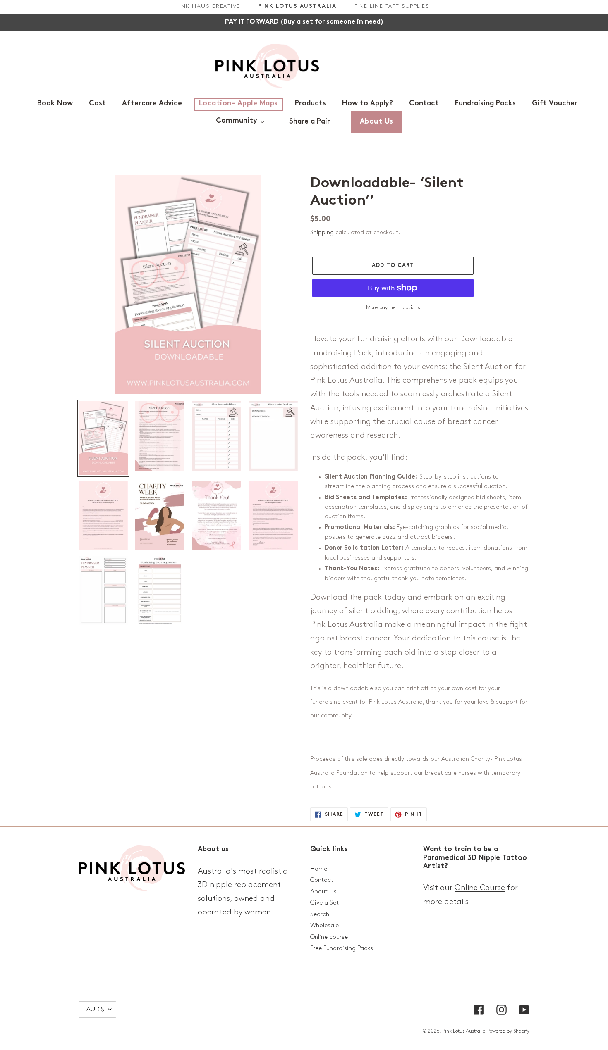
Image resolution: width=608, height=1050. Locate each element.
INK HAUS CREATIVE (210, 6)
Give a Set (324, 903)
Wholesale (324, 926)
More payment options (393, 307)
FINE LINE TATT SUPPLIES (391, 6)
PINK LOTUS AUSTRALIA (298, 6)
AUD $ (95, 1009)
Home (318, 869)
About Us (323, 892)
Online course (329, 937)
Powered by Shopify (508, 1031)
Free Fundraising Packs (341, 948)
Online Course (480, 887)
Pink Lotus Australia (464, 1031)
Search (319, 914)
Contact (321, 880)
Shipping (322, 232)
